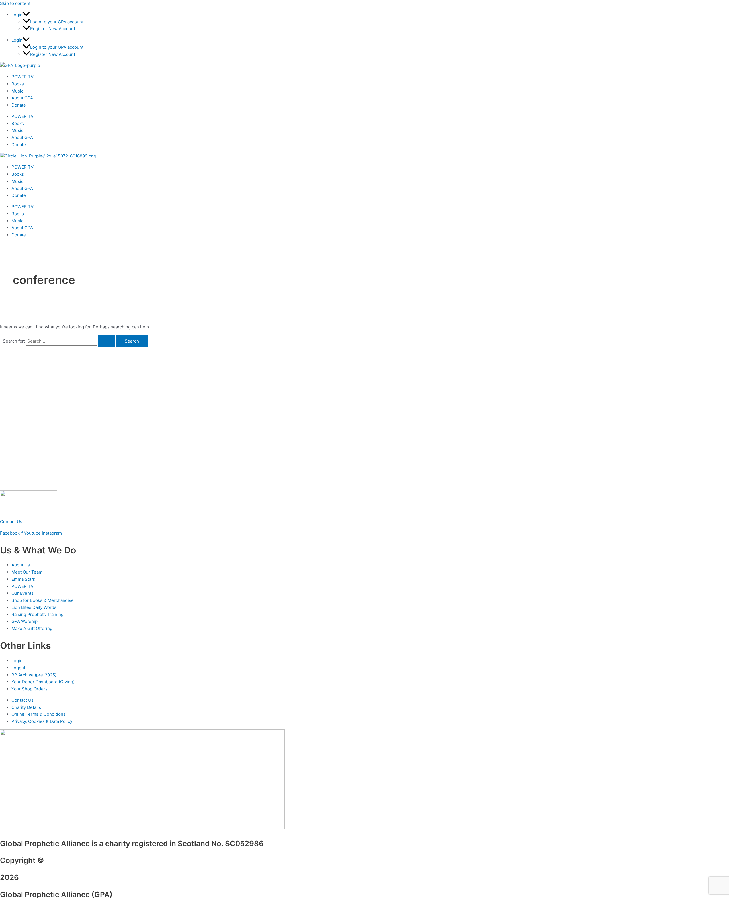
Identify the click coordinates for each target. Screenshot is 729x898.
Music (17, 91)
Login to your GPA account (56, 21)
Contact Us (11, 521)
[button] (26, 14)
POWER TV (22, 76)
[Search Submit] (106, 341)
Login (16, 14)
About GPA (22, 98)
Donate (18, 105)
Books (17, 84)
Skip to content (15, 3)
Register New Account (52, 28)
